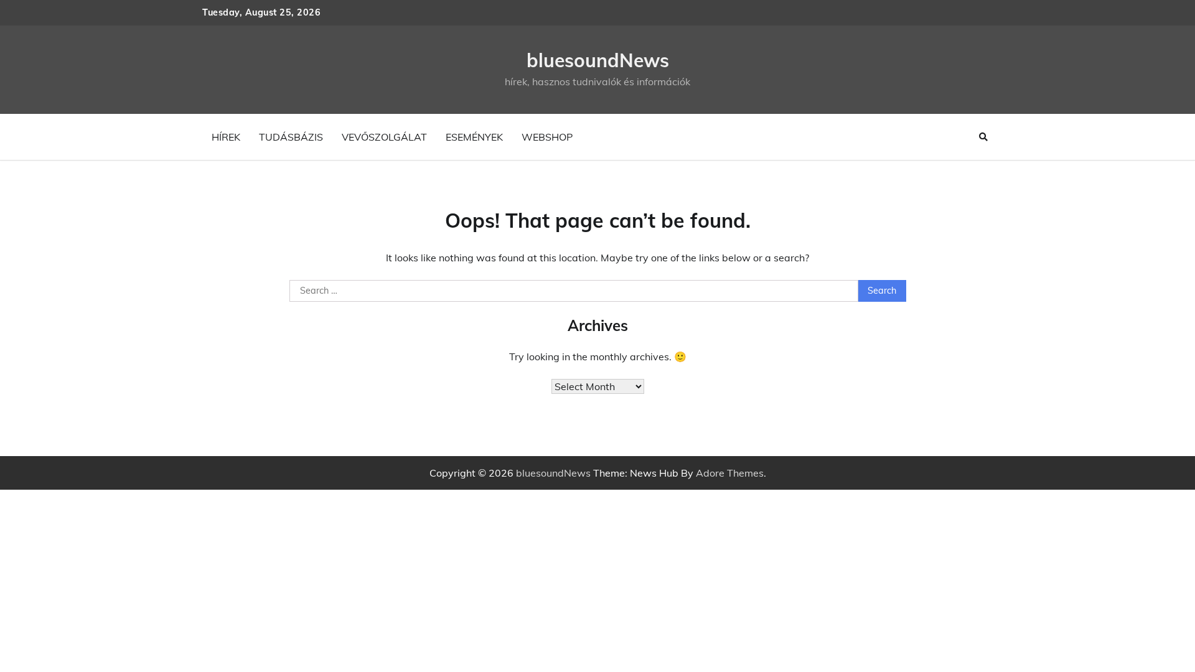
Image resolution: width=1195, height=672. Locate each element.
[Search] (983, 137)
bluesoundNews (598, 60)
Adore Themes (730, 473)
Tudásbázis (291, 137)
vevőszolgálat (384, 137)
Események (474, 137)
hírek (226, 137)
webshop (547, 137)
